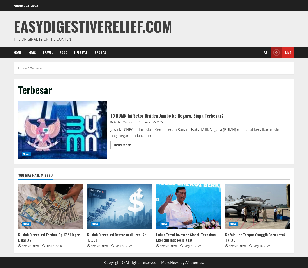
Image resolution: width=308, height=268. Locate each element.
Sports (100, 52)
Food (63, 52)
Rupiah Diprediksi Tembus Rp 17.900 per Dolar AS (49, 237)
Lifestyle (81, 52)
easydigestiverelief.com (93, 26)
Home (18, 52)
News (32, 52)
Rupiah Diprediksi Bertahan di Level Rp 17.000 (116, 237)
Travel (48, 52)
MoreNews (170, 262)
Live (288, 52)
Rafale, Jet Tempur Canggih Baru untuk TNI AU (255, 237)
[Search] (265, 52)
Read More (124, 144)
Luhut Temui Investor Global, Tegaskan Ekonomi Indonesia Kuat (186, 237)
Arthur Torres (123, 122)
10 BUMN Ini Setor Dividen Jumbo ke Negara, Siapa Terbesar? (62, 130)
